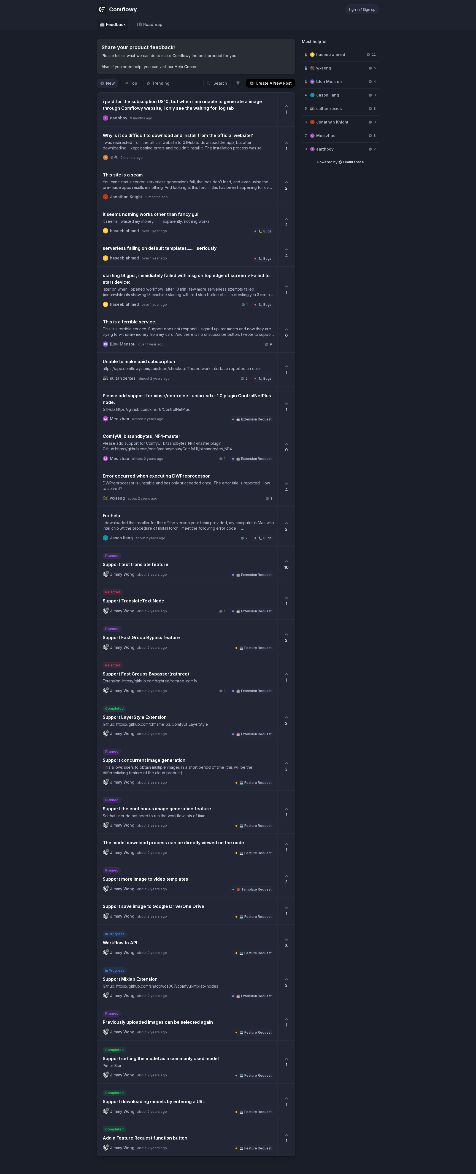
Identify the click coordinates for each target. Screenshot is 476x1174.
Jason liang (327, 95)
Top (133, 83)
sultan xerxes (329, 108)
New (110, 83)
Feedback (116, 24)
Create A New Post (274, 83)
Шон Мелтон (329, 81)
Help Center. (186, 66)
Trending (160, 83)
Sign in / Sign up (361, 9)
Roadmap (152, 24)
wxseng (323, 68)
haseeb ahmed (330, 54)
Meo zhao (326, 135)
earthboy (325, 149)
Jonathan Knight (332, 122)
